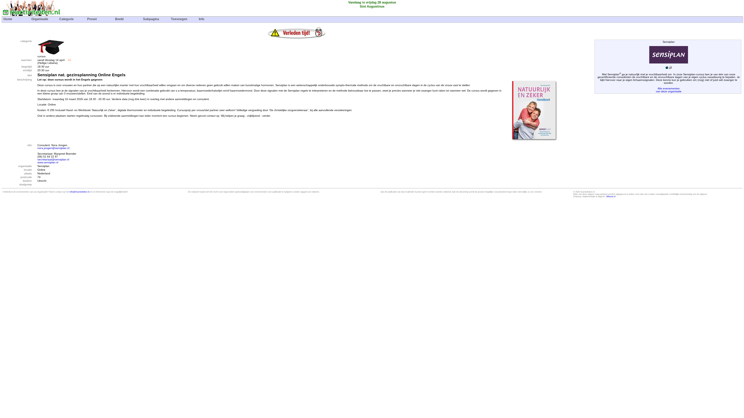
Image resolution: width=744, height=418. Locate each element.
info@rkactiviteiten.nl (79, 192)
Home (7, 19)
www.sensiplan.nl (47, 162)
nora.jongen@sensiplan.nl (53, 148)
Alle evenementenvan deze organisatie (668, 90)
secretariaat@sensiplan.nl (53, 159)
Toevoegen (179, 19)
